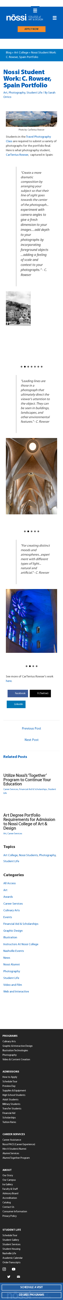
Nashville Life (9, 1255)
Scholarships (9, 1120)
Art (5, 92)
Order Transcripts (11, 1264)
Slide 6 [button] (38, 368)
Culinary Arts (11, 912)
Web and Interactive (16, 993)
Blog (8, 52)
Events (7, 919)
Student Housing (11, 1251)
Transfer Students (12, 1111)
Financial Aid (9, 1115)
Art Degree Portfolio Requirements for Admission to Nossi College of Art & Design (29, 824)
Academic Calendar (13, 1260)
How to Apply (10, 1079)
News (6, 959)
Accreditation (10, 1200)
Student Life (34, 92)
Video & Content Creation (16, 1061)
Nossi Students (28, 857)
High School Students (14, 1097)
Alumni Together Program (16, 1160)
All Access (9, 885)
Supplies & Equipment (14, 1093)
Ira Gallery (8, 1186)
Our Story (8, 1177)
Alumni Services (11, 1155)
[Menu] (35, 10)
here (9, 683)
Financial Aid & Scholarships (33, 791)
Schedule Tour (10, 1083)
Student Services (11, 1246)
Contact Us (8, 1209)
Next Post (32, 742)
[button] (31, 1287)
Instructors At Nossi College (20, 946)
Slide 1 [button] (21, 368)
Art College (21, 52)
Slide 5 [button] (35, 368)
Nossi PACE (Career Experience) (19, 1146)
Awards (8, 899)
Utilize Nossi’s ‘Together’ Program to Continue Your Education (27, 781)
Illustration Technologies (15, 1052)
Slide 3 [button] (28, 368)
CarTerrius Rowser (17, 155)
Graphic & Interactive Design (18, 1048)
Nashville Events (13, 953)
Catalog (7, 1204)
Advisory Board (10, 1195)
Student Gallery (11, 1242)
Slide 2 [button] (25, 368)
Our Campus (9, 1182)
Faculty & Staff (10, 1191)
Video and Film (12, 986)
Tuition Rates (9, 1124)
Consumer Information (15, 1213)
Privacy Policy (10, 1218)
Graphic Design (13, 932)
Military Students (11, 1106)
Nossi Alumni (11, 966)
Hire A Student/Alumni (14, 1151)
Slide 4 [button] (31, 368)
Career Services (10, 791)
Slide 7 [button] (42, 368)
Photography (17, 92)
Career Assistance (12, 1142)
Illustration (10, 939)
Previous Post (31, 730)
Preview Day (9, 1088)
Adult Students (10, 1102)
